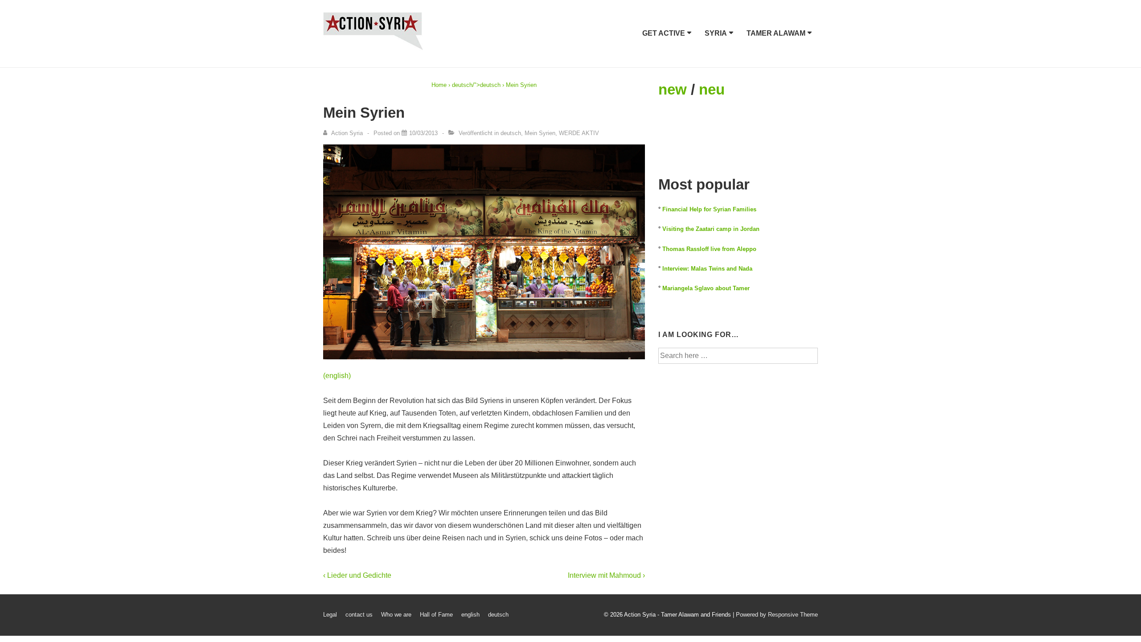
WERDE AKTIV (579, 133)
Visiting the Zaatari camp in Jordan (710, 229)
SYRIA (716, 33)
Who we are (396, 614)
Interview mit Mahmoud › (606, 575)
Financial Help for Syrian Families (709, 209)
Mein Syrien (540, 133)
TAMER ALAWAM (776, 33)
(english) (337, 375)
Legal (330, 614)
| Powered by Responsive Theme (775, 614)
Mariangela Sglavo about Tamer (706, 288)
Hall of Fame (436, 614)
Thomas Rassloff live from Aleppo (709, 249)
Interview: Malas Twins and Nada (707, 268)
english (470, 614)
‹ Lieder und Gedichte (357, 575)
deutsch (462, 85)
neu (712, 89)
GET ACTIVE (663, 33)
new (672, 89)
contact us (359, 614)
